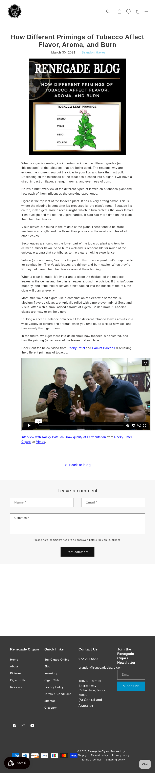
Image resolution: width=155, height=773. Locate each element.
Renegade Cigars (99, 751)
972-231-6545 (88, 659)
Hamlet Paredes (103, 348)
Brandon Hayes (94, 52)
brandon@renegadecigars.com (101, 667)
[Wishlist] (128, 11)
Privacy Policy (54, 687)
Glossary (50, 707)
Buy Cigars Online (56, 659)
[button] (146, 11)
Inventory (50, 673)
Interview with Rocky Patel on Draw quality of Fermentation (63, 437)
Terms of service (92, 759)
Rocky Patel (76, 348)
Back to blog (80, 465)
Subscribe (131, 686)
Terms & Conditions (57, 693)
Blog (47, 666)
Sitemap (50, 700)
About (14, 666)
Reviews (16, 687)
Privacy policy (120, 755)
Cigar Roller (18, 680)
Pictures (15, 673)
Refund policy (99, 755)
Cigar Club (51, 680)
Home (14, 659)
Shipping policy (115, 759)
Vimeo (40, 441)
